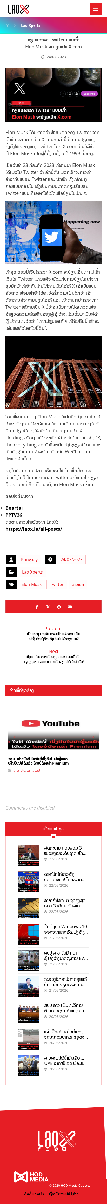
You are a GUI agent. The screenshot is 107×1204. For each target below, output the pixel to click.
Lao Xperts (32, 572)
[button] (96, 9)
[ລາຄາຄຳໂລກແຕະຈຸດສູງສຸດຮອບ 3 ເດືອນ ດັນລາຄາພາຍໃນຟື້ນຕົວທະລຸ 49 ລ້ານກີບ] (28, 908)
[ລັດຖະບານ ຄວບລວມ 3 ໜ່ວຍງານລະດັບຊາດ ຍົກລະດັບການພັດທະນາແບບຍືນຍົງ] (28, 855)
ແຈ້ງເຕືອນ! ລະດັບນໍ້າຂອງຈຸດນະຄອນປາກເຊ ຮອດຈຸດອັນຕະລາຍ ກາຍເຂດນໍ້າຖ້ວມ (66, 1037)
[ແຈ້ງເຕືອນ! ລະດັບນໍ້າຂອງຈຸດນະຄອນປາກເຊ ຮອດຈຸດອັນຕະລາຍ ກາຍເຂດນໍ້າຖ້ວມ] (28, 1039)
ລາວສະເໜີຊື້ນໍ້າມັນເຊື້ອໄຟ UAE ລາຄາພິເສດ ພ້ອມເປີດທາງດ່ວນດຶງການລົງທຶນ (66, 1063)
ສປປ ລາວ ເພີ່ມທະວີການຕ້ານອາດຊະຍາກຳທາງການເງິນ (64, 1010)
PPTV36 (13, 515)
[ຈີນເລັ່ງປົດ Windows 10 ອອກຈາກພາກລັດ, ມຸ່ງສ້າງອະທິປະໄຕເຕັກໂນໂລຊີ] (28, 934)
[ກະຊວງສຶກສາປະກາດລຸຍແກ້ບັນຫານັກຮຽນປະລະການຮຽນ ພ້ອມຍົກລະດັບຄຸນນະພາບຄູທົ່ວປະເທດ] (28, 986)
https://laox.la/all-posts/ (33, 529)
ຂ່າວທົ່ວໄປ (19, 770)
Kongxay (29, 559)
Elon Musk (32, 584)
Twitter (57, 584)
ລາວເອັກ (78, 584)
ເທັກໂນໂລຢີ (32, 770)
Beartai (14, 508)
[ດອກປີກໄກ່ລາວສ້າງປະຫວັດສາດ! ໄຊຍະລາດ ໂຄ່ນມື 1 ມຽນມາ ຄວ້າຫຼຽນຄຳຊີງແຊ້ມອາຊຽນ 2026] (28, 881)
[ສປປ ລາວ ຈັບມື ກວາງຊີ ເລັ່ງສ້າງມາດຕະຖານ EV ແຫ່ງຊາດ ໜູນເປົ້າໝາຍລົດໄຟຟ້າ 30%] (28, 960)
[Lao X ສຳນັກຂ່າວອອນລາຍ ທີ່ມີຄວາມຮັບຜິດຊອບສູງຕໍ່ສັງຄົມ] (18, 9)
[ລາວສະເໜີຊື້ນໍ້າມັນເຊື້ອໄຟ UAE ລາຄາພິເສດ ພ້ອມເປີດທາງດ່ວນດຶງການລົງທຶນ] (28, 1065)
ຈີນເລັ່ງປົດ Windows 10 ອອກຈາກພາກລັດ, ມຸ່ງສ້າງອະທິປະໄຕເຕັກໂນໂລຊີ (65, 932)
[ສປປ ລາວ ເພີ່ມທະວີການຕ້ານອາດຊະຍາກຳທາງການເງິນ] (28, 1013)
